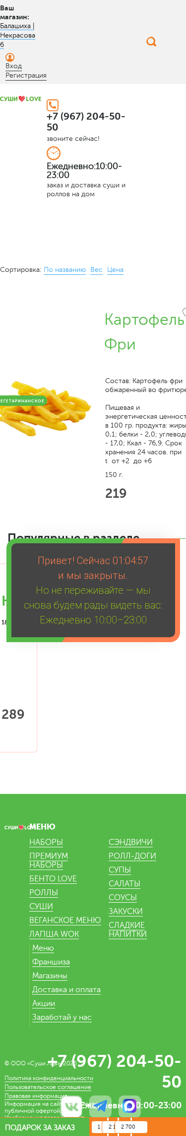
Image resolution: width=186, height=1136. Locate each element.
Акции (43, 1003)
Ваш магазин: (14, 12)
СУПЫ (120, 870)
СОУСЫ (123, 897)
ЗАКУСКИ (126, 911)
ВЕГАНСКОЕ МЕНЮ (65, 920)
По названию (65, 269)
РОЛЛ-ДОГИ (132, 856)
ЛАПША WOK (54, 934)
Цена (115, 269)
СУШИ (41, 906)
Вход (13, 66)
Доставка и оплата (66, 989)
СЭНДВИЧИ (131, 842)
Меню (43, 948)
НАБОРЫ (46, 842)
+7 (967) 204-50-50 (86, 122)
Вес (96, 269)
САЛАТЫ (124, 883)
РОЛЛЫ (43, 892)
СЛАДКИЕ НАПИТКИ (128, 930)
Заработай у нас (62, 1017)
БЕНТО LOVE (53, 878)
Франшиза (51, 962)
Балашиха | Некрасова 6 (17, 35)
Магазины (49, 975)
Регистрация (26, 75)
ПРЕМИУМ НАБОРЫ (48, 861)
